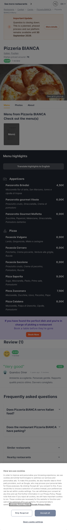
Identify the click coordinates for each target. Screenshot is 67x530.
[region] (33, 496)
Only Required (22, 513)
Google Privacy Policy (40, 504)
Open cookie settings (33, 522)
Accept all (45, 513)
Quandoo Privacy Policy (20, 504)
